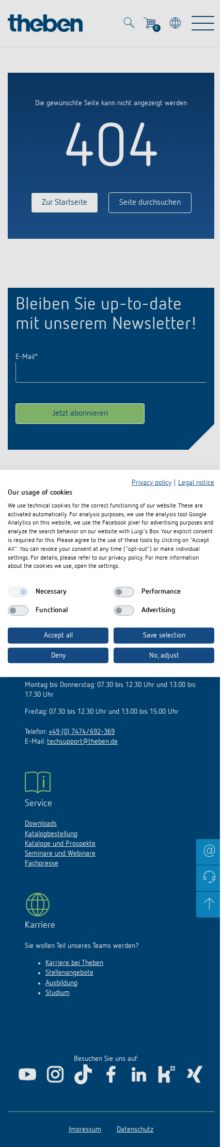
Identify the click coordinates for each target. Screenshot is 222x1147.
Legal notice (196, 482)
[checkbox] (18, 592)
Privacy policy (151, 482)
